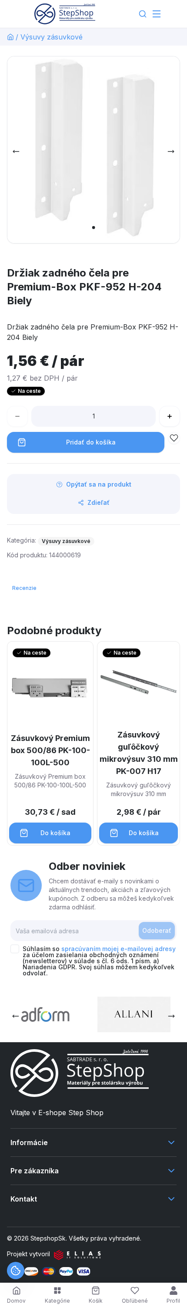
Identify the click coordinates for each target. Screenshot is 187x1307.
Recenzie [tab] (24, 588)
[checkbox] (14, 949)
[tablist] (25, 588)
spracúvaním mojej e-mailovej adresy (118, 948)
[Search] (142, 14)
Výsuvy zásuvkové (51, 37)
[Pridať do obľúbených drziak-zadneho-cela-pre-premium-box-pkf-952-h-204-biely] (174, 438)
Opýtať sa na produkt (98, 484)
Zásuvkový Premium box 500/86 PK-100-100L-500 (50, 750)
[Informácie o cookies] (15, 1270)
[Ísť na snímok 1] (93, 227)
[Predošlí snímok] (16, 151)
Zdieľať (98, 502)
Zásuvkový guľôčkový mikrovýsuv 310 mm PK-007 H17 (139, 753)
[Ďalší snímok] (171, 151)
